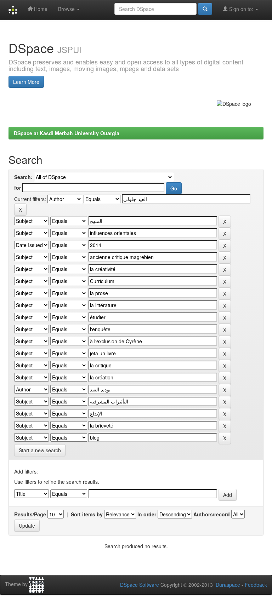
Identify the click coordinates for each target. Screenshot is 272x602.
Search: (23, 176)
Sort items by (87, 514)
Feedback (256, 584)
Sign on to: (241, 8)
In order (146, 514)
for (17, 187)
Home (40, 8)
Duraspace (228, 584)
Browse (67, 8)
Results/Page (30, 514)
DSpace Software (139, 584)
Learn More (26, 81)
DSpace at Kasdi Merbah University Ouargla (66, 133)
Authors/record (211, 514)
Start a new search (40, 450)
